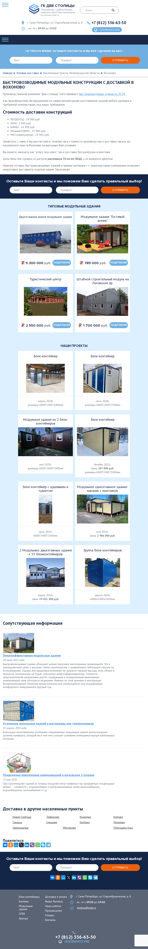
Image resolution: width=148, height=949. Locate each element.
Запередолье (21, 827)
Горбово (85, 822)
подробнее (61, 262)
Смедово (51, 822)
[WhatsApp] (37, 845)
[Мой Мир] (16, 845)
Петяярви (119, 822)
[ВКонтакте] (5, 845)
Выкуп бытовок (54, 901)
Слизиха (17, 822)
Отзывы (49, 915)
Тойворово (52, 817)
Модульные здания (26, 907)
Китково (118, 817)
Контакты (50, 919)
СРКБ (22, 913)
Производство (53, 910)
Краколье (85, 817)
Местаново (69, 827)
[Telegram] (48, 845)
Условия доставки (27, 73)
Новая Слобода (22, 817)
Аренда (23, 918)
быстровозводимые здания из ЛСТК (102, 94)
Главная (7, 73)
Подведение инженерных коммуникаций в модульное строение (48, 775)
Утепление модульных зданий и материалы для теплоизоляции (48, 723)
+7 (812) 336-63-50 (109, 22)
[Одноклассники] (10, 845)
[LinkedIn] (26, 845)
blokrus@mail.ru (86, 907)
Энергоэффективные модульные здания (32, 655)
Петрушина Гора (123, 827)
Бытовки (24, 901)
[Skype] (43, 845)
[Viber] (32, 845)
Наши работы (53, 906)
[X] (21, 845)
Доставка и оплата (56, 896)
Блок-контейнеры (29, 896)
